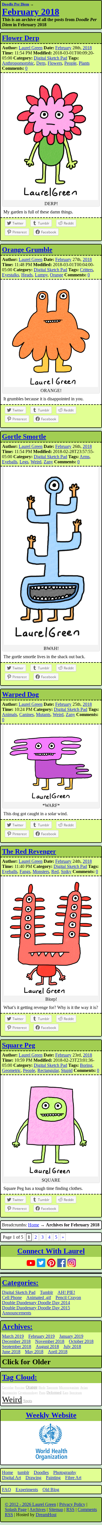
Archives (37, 1509)
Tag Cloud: (19, 1377)
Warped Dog (20, 694)
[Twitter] (41, 1263)
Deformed (53, 1392)
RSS (70, 1509)
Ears (65, 1392)
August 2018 (47, 1346)
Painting (53, 1477)
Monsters (41, 871)
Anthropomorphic (18, 63)
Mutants (43, 714)
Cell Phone (12, 1297)
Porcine (20, 1387)
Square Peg (18, 1045)
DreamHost (46, 1514)
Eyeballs (9, 461)
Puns (42, 1392)
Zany (48, 461)
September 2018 (16, 1346)
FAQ (6, 1489)
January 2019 (71, 1336)
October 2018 (81, 1341)
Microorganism (69, 1387)
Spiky (66, 871)
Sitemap (56, 1509)
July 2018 (72, 1346)
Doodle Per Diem (15, 4)
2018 (87, 47)
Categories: (20, 1283)
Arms (85, 456)
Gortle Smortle (24, 436)
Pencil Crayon (68, 1297)
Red (55, 871)
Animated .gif (38, 1297)
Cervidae (8, 1387)
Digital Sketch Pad (50, 58)
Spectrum (75, 1392)
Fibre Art (73, 1477)
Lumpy (41, 274)
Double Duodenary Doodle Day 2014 (36, 1302)
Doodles (41, 1472)
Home (33, 1224)
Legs (24, 461)
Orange (56, 274)
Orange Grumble (27, 249)
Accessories (9, 1392)
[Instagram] (71, 1263)
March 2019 (13, 1336)
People (70, 63)
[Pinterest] (51, 1263)
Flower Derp (20, 38)
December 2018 (16, 1341)
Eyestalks (10, 274)
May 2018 (34, 1351)
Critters (86, 269)
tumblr (23, 1472)
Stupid (67, 1070)
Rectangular (48, 1070)
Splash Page (16, 1509)
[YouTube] (31, 1263)
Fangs (25, 871)
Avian (84, 1387)
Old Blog (50, 1489)
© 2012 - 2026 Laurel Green (30, 1504)
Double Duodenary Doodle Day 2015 (36, 1307)
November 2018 (49, 1341)
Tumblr (46, 1292)
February (63, 47)
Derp (40, 63)
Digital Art (11, 1477)
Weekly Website (51, 1415)
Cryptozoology (28, 1392)
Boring (86, 1065)
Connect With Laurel (51, 1251)
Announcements (16, 1312)
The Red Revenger (29, 851)
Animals (9, 714)
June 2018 (11, 1351)
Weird (36, 461)
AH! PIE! (66, 1292)
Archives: (17, 1326)
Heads (27, 274)
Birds (42, 1387)
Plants (84, 63)
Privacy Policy (72, 1504)
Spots (27, 1400)
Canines (26, 714)
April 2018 (57, 1351)
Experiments (27, 1489)
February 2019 (41, 1336)
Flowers (55, 63)
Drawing (33, 1477)
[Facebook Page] (61, 1263)
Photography (64, 1472)
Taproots (52, 1387)
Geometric (11, 1070)
